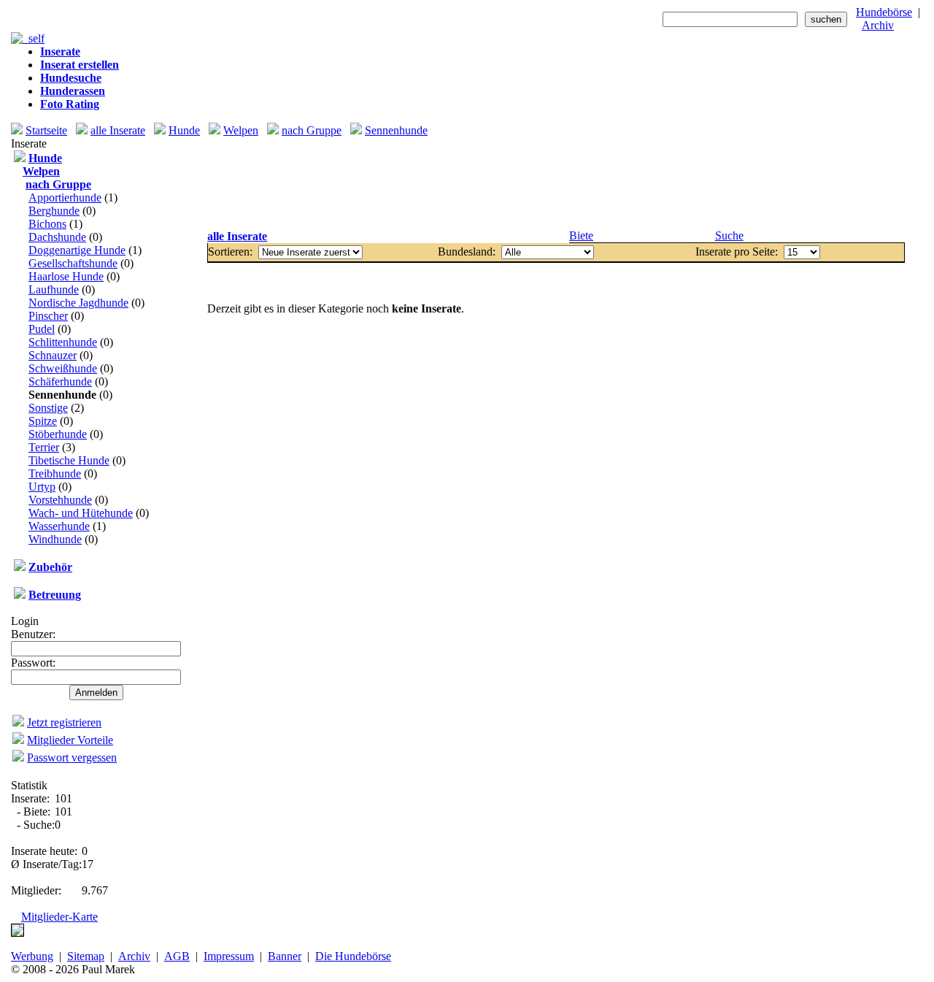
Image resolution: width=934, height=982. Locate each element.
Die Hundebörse (353, 956)
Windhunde (55, 539)
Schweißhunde (62, 368)
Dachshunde (57, 237)
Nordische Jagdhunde (78, 302)
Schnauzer (52, 355)
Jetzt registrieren (64, 722)
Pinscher (48, 316)
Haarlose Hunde (66, 276)
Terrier (43, 447)
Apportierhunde (64, 197)
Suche (729, 235)
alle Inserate (117, 130)
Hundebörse (884, 12)
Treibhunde (54, 473)
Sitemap (85, 956)
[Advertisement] (556, 183)
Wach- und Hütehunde (80, 513)
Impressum (229, 956)
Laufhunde (53, 289)
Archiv (878, 25)
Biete (581, 235)
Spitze (42, 421)
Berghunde (54, 210)
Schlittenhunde (62, 342)
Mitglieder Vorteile (70, 740)
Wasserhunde (59, 526)
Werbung (32, 956)
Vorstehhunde (60, 500)
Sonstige (48, 408)
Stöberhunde (57, 434)
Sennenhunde (396, 130)
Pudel (41, 329)
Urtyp (41, 486)
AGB (177, 956)
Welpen (240, 130)
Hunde (184, 130)
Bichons (47, 224)
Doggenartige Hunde (77, 250)
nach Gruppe (311, 130)
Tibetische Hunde (68, 460)
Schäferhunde (60, 381)
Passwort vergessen (72, 757)
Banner (284, 956)
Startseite (46, 130)
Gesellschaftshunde (72, 263)
